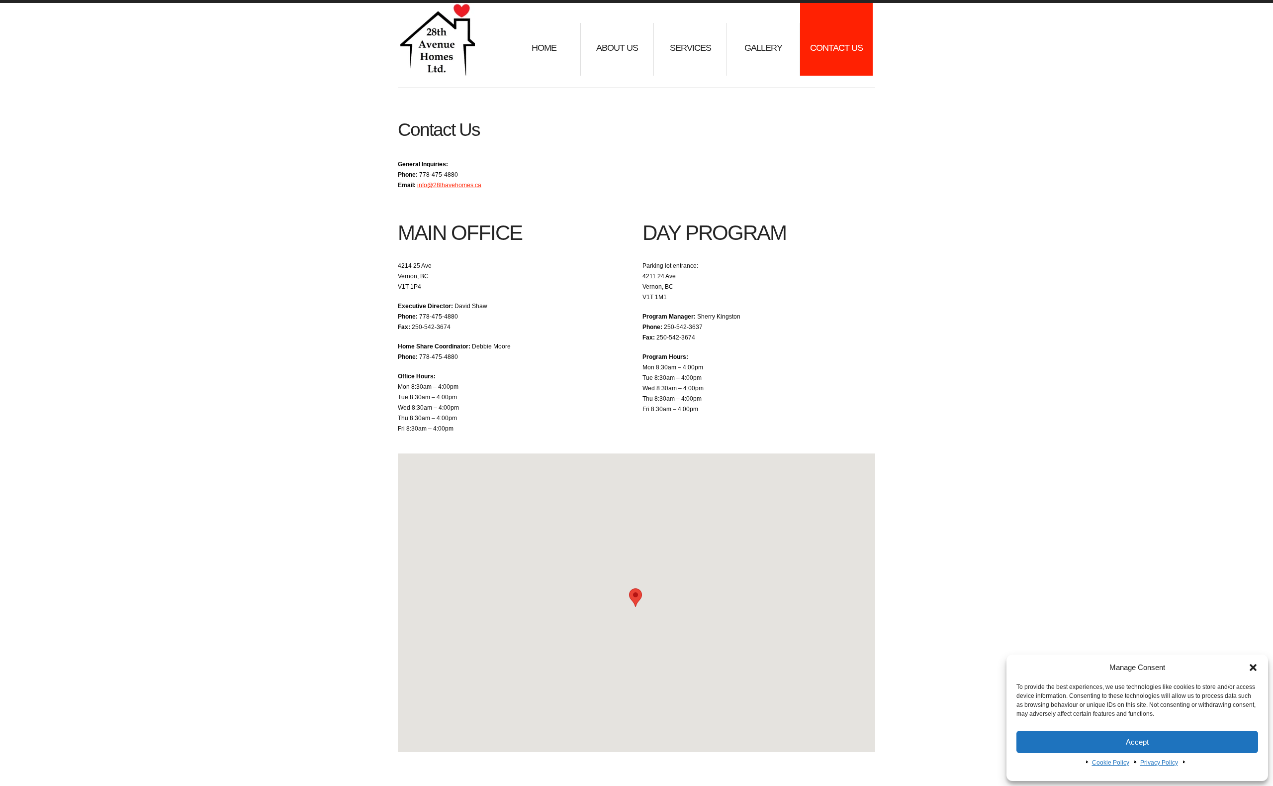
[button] (1253, 668)
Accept (1137, 742)
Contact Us (836, 48)
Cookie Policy (1110, 762)
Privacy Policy (1159, 762)
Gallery (763, 48)
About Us (617, 48)
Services (690, 48)
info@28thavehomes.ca (449, 185)
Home (544, 48)
